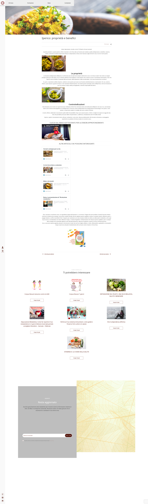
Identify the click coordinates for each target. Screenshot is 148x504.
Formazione (30, 3)
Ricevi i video (68, 435)
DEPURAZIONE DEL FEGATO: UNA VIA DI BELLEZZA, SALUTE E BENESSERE (116, 295)
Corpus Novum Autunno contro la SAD (37, 294)
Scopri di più (37, 300)
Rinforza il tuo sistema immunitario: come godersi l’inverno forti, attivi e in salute (77, 323)
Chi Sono (11, 3)
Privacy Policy (51, 440)
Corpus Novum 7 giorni (76, 294)
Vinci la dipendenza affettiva (116, 322)
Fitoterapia (106, 44)
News (49, 3)
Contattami (68, 3)
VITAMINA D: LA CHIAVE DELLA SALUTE (76, 352)
